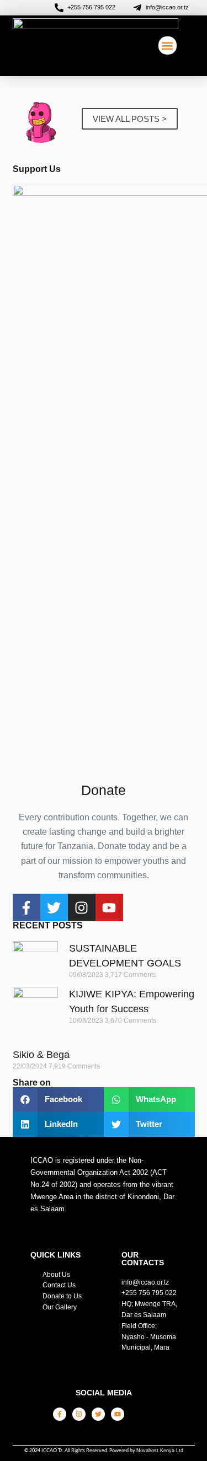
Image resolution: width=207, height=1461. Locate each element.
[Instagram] (81, 907)
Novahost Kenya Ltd (159, 1450)
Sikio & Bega (41, 1054)
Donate (103, 790)
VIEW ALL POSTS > (130, 118)
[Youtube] (109, 907)
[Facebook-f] (26, 907)
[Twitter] (54, 907)
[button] (167, 45)
